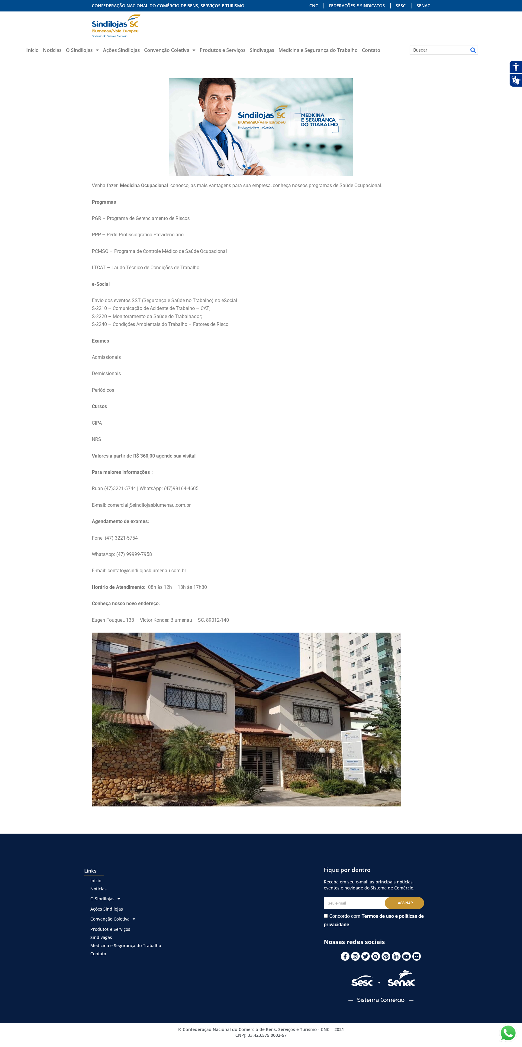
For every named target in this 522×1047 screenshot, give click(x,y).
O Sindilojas (79, 50)
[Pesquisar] (473, 50)
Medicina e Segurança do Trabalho (318, 50)
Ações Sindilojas (121, 50)
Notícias (52, 50)
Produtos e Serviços (223, 50)
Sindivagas (262, 50)
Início (32, 50)
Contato (371, 50)
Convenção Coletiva (166, 50)
